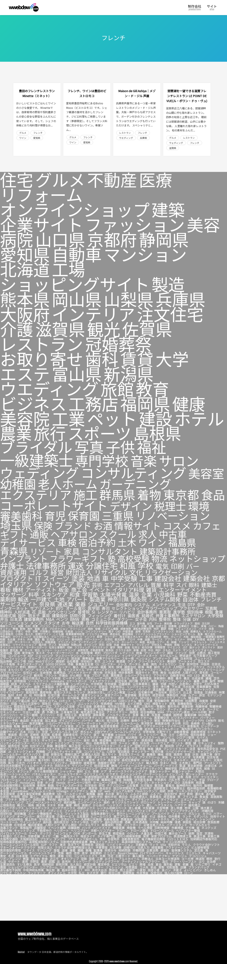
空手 (217, 678)
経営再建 (169, 796)
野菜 (182, 594)
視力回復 (112, 720)
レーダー (133, 740)
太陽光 (218, 760)
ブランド (73, 525)
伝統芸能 (190, 669)
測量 (187, 754)
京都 (218, 578)
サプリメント (42, 608)
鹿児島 (14, 650)
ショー (211, 734)
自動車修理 (198, 731)
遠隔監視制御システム (44, 841)
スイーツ (56, 578)
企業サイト (41, 224)
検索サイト (127, 644)
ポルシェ (194, 813)
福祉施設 (196, 636)
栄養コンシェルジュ (124, 757)
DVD (31, 731)
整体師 (35, 737)
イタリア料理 (128, 589)
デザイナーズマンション (102, 669)
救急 (143, 709)
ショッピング (44, 655)
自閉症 (4, 675)
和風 (128, 565)
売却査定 (47, 796)
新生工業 (105, 833)
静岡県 (164, 239)
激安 (3, 855)
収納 (69, 647)
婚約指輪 (70, 802)
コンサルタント (110, 551)
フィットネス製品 (77, 813)
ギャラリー (49, 740)
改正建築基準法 (121, 777)
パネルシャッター (44, 774)
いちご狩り (202, 864)
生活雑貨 (93, 726)
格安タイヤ (87, 836)
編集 (93, 791)
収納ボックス (86, 808)
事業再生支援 (84, 664)
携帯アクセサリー (108, 658)
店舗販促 (40, 827)
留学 (112, 647)
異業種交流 (161, 717)
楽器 (80, 604)
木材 (19, 695)
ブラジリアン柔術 (178, 712)
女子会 (141, 619)
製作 (213, 681)
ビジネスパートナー (184, 717)
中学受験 (124, 578)
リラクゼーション (171, 572)
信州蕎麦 (174, 816)
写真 (89, 446)
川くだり (53, 757)
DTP (191, 604)
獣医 (157, 720)
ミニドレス (193, 853)
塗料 (45, 737)
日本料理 (186, 658)
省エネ (40, 652)
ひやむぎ (6, 872)
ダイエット (101, 757)
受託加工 (6, 706)
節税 (190, 793)
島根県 (157, 433)
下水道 (175, 686)
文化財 (206, 623)
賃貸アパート (113, 695)
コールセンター (73, 793)
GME (147, 703)
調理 (170, 652)
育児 (55, 515)
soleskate (57, 681)
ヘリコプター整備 (188, 830)
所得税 (15, 796)
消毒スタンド (9, 827)
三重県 (118, 515)
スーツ (120, 626)
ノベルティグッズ (118, 714)
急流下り (74, 844)
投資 (192, 652)
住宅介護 (157, 751)
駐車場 (56, 734)
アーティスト (41, 589)
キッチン (5, 629)
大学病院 (97, 683)
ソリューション (14, 623)
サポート (14, 861)
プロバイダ (110, 652)
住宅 (16, 179)
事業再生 (156, 796)
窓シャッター (195, 774)
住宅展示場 (145, 692)
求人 (147, 534)
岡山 (89, 743)
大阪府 (25, 313)
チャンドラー (140, 751)
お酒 (103, 525)
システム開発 (164, 599)
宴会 (159, 864)
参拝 (187, 808)
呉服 (37, 712)
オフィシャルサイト (12, 647)
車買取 (165, 612)
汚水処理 (188, 686)
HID (189, 675)
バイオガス (34, 762)
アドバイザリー (117, 712)
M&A (50, 619)
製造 (168, 283)
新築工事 (214, 836)
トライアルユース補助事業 (51, 683)
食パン (166, 870)
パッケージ (40, 726)
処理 (143, 650)
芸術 (97, 584)
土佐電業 (132, 785)
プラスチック (100, 647)
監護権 (98, 850)
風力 (11, 762)
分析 (10, 642)
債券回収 (172, 695)
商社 (84, 667)
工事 (146, 578)
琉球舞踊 (20, 813)
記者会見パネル (154, 824)
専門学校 (101, 460)
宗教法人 (148, 858)
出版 (185, 631)
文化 (136, 572)
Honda (60, 782)
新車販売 (193, 726)
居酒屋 (120, 661)
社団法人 (37, 642)
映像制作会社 (171, 720)
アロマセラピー (10, 672)
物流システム (48, 700)
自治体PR (170, 793)
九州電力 (23, 757)
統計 (2, 642)
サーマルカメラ (199, 824)
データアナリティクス (148, 768)
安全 (47, 777)
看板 (5, 589)
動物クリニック (141, 720)
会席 (151, 864)
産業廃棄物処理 (75, 634)
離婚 (81, 850)
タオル (21, 639)
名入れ (29, 634)
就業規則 (108, 824)
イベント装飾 (57, 827)
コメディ (73, 779)
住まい (164, 762)
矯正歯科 (194, 698)
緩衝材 (26, 726)
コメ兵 (143, 867)
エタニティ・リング (194, 799)
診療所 (124, 720)
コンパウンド (203, 703)
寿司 (106, 608)
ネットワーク (82, 861)
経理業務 (157, 847)
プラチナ (11, 799)
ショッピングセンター (23, 867)
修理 (168, 754)
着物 (149, 494)
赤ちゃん (86, 731)
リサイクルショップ (25, 644)
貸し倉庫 (135, 808)
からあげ (99, 805)
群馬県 (117, 494)
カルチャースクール (148, 669)
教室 (26, 858)
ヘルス (58, 813)
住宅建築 (110, 683)
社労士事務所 (57, 647)
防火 (55, 777)
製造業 (98, 599)
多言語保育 (7, 793)
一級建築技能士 (32, 689)
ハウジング (143, 689)
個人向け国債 (173, 872)
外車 (30, 639)
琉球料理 (6, 813)
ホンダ (49, 782)
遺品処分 (172, 689)
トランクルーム (212, 631)
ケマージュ (179, 855)
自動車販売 (101, 743)
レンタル (186, 644)
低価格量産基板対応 (13, 841)
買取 (161, 867)
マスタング (7, 816)
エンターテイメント (183, 589)
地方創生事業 (143, 779)
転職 (17, 726)
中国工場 (161, 833)
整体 (177, 619)
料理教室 (127, 669)
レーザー (79, 700)
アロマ (131, 639)
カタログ (161, 777)
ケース (33, 833)
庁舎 (56, 819)
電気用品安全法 (207, 748)
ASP (30, 655)
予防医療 (6, 824)
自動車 (77, 254)
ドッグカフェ (196, 667)
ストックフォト (23, 751)
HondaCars (27, 782)
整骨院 (165, 619)
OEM (76, 833)
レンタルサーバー (122, 689)
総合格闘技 (147, 712)
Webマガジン (44, 661)
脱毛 (221, 720)
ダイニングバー (69, 720)
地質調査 (131, 867)
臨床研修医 (69, 870)
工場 (68, 268)
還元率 (199, 793)
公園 (195, 808)
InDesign (62, 791)
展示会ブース (177, 833)
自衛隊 (203, 700)
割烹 (98, 661)
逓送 (121, 698)
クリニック (63, 639)
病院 (16, 239)
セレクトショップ (128, 608)
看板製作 (26, 827)
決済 (192, 748)
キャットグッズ (24, 830)
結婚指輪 (58, 631)
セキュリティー (10, 712)
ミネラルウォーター (13, 723)
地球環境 (87, 652)
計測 (195, 754)
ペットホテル (216, 667)
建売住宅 (14, 745)
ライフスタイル (73, 669)
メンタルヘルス (60, 731)
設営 (199, 833)
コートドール (9, 822)
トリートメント (134, 805)
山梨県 (129, 298)
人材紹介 (179, 667)
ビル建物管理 (200, 847)
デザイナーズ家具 (62, 726)
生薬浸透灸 (7, 864)
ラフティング (82, 647)
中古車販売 (6, 634)
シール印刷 (199, 712)
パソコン (45, 626)
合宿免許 (113, 839)
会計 (201, 604)
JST (184, 647)
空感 (92, 858)
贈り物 (98, 672)
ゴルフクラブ (76, 626)
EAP (75, 731)
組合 (157, 667)
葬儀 (15, 629)
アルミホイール (129, 858)
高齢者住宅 (70, 734)
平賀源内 (160, 779)
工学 (182, 664)
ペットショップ (42, 743)
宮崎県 (34, 734)
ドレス (122, 664)
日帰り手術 (95, 796)
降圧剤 (50, 870)
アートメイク (187, 661)
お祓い (57, 703)
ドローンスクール (162, 830)
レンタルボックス (38, 808)
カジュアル (189, 779)
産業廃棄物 (203, 686)
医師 (220, 647)
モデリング (214, 695)
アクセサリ (160, 675)
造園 (147, 639)
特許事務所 (125, 672)
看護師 (4, 650)
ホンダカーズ (9, 782)
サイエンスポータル (69, 785)
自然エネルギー (201, 760)
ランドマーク (37, 872)
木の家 (109, 793)
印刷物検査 (162, 827)
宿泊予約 (97, 542)
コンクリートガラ (86, 855)
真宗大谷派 (99, 870)
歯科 (101, 358)
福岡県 (145, 403)
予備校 (168, 644)
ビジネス (33, 403)
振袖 (176, 644)
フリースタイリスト (151, 661)
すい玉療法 (24, 864)
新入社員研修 (153, 636)
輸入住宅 (75, 745)
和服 (2, 639)
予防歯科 (5, 636)
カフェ (207, 525)
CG (97, 664)
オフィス (29, 717)
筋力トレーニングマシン (133, 813)
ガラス (35, 740)
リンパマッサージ (139, 686)
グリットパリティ (56, 762)
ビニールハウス (101, 816)
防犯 (101, 644)
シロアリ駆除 (185, 737)
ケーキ (29, 650)
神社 (166, 636)
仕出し (27, 712)
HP (100, 791)
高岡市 (177, 754)
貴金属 (203, 796)
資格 (85, 619)
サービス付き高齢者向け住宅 (102, 748)
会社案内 (124, 604)
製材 (11, 695)
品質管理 (83, 650)
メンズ (36, 623)
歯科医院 (64, 799)
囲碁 (3, 751)
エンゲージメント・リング (44, 802)
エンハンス (7, 771)
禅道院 (199, 858)
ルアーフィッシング (13, 658)
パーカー (180, 802)
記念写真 (213, 757)
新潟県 (129, 373)
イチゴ (216, 864)
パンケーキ (112, 642)
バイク (203, 629)
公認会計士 (6, 631)
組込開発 (131, 737)
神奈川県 (118, 599)
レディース (126, 652)
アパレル (138, 584)
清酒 (177, 822)
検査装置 (119, 827)
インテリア (93, 313)
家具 (72, 551)
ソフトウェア (54, 584)
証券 (180, 777)
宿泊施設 (123, 751)
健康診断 (187, 706)
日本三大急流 (70, 757)
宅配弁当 (174, 844)
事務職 (90, 793)
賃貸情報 (130, 695)
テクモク (212, 774)
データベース (22, 642)
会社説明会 (15, 819)
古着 (151, 626)
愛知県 (36, 138)
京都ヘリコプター (103, 830)
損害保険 (125, 629)
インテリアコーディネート (140, 655)
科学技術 (91, 785)
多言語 (4, 791)
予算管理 (102, 847)
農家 (44, 861)
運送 (76, 565)
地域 (3, 669)
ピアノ (180, 745)
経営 (57, 572)
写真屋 (155, 714)
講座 (37, 639)
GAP (83, 788)
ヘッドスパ (114, 805)
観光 (103, 328)
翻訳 (163, 629)
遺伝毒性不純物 (10, 870)
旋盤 (57, 850)
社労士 (136, 647)
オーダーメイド (10, 678)
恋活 (134, 748)
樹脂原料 (30, 760)
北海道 (25, 268)
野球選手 (185, 655)
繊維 (209, 678)
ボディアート (56, 698)
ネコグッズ (208, 827)
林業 (222, 692)
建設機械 (127, 634)
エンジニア (21, 737)
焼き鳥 (40, 805)
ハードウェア (160, 743)
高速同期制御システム (136, 841)
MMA (160, 712)
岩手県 (148, 729)
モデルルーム (168, 655)
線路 (32, 768)
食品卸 (24, 720)
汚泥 (111, 855)
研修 (189, 639)
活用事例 (188, 782)
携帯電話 (88, 658)
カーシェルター (10, 754)
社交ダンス (37, 745)
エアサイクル (39, 855)
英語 (142, 642)
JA (9, 751)
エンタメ (108, 661)
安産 (213, 700)
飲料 (23, 667)
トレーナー (165, 802)
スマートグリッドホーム (135, 717)
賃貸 (137, 358)
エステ (25, 373)
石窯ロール (7, 810)
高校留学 (114, 760)
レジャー (47, 650)
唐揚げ (86, 805)
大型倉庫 (149, 808)
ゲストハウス (32, 754)
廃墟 (143, 864)
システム (142, 604)
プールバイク (161, 813)
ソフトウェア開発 (97, 634)
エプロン (78, 743)
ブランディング (67, 642)
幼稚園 (18, 483)
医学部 (94, 608)
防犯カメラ (62, 765)
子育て (19, 631)
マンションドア (130, 774)
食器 (150, 748)
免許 (103, 839)
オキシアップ (70, 858)
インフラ (89, 636)
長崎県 (195, 723)
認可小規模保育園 (129, 836)
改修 (77, 853)
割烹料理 (56, 737)
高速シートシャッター (15, 774)
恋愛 (45, 731)
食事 (200, 634)
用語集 (200, 782)
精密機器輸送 (107, 709)
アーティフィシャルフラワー (140, 861)
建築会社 (196, 578)
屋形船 (168, 864)
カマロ (206, 813)
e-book (120, 734)
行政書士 (45, 631)
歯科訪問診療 (114, 822)
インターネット (14, 608)
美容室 (206, 473)
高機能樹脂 (184, 703)
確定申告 (104, 864)
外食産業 (37, 720)
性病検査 (107, 703)
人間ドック (52, 824)
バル (136, 816)
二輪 (56, 836)
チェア (80, 726)
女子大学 (93, 872)
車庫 (96, 771)
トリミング (62, 743)
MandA (93, 667)
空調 (17, 652)
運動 (39, 788)
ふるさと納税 (139, 793)
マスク (144, 681)
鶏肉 (77, 805)
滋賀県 (172, 148)
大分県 (176, 723)
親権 (89, 850)
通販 (39, 534)
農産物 (92, 788)
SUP (44, 844)
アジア (29, 669)
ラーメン (124, 743)
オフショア (24, 771)
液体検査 (161, 740)
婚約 (107, 802)
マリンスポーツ (154, 652)
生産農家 (83, 816)
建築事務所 (34, 619)
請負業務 (99, 714)
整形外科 (173, 706)
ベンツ (62, 619)
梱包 (141, 700)
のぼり (211, 802)
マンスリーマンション (70, 655)
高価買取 (216, 796)
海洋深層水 (36, 723)
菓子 (111, 631)
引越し (195, 626)
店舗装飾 (74, 827)
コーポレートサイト (54, 505)
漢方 (156, 686)
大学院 (72, 872)
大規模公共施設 (91, 819)
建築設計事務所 (167, 551)
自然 (90, 623)
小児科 (19, 634)
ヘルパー (76, 709)
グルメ (22, 132)
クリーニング (78, 629)
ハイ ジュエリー (102, 799)
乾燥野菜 (6, 686)
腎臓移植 (215, 706)
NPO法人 (146, 698)
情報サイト (137, 525)
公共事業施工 (141, 683)
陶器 (221, 626)
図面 (172, 777)
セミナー (179, 639)
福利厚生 (46, 729)
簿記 (3, 745)
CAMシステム (127, 700)
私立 (82, 872)
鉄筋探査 (147, 740)
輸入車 (144, 714)
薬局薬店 (117, 675)
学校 (146, 565)
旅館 (117, 388)
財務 (172, 740)
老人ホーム (67, 483)
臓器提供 (20, 709)
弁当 (4, 619)
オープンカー (26, 816)
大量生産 (147, 833)
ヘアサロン (74, 534)
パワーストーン (93, 639)
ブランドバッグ (198, 867)
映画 (170, 629)
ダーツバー (47, 714)
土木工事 (62, 689)
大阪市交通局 (9, 839)
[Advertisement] (113, 897)
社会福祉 (48, 709)
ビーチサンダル (73, 678)
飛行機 (133, 681)
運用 (25, 861)
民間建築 (141, 819)
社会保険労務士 (10, 785)
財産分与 (110, 850)
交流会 (51, 639)
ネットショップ (197, 558)
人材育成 (199, 639)
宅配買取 (172, 867)
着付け (120, 615)
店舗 (183, 867)
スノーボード (94, 626)
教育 (152, 388)
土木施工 (185, 762)
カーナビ (213, 709)
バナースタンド (177, 824)
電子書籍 (108, 734)
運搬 (61, 855)
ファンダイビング (76, 810)
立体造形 (6, 698)
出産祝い (185, 683)
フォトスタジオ (180, 757)
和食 (74, 594)
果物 (154, 681)
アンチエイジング (94, 729)
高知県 (45, 734)
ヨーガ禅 (187, 858)
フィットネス (217, 642)
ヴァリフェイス (93, 774)
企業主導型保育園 (29, 793)
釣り (60, 608)
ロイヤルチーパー (152, 853)
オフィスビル (57, 872)
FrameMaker (19, 791)
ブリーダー (110, 636)
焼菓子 (59, 796)
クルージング (173, 669)
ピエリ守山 (119, 864)
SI (93, 612)
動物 (22, 629)
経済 (14, 683)
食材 (87, 740)
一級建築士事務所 (214, 636)
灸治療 (211, 861)
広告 (44, 629)
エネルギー (181, 760)
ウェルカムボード (167, 729)
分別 (69, 855)
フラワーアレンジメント (175, 681)
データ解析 (7, 757)
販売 (83, 584)
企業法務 (152, 850)
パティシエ (55, 810)
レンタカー (107, 612)
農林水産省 (71, 788)
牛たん (186, 844)
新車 (40, 782)
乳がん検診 (69, 824)
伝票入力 (143, 847)
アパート (77, 599)
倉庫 (219, 612)
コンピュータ (17, 655)
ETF (196, 777)
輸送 (23, 599)
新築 (136, 650)
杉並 (60, 714)
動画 (51, 785)
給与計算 (147, 647)
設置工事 (206, 754)
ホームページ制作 (79, 782)
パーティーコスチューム (135, 765)
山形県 (76, 748)
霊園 (37, 629)
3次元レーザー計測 (98, 678)
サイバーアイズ (82, 765)
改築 (61, 853)
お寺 (66, 623)
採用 (3, 819)
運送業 (65, 604)
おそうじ (111, 858)
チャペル (25, 683)
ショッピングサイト (75, 283)
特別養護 (40, 695)
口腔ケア (97, 822)
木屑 (103, 855)
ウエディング (126, 138)
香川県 (23, 734)
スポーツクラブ (164, 698)
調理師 (60, 661)
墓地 (164, 734)
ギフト (14, 534)
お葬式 (201, 652)
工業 (68, 418)
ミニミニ (110, 853)
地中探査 (119, 740)
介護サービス (66, 816)
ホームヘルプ (71, 695)
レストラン (125, 132)
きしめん (210, 870)
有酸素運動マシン (103, 813)
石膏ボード (122, 855)
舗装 (155, 683)
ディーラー (59, 626)
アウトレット (199, 642)
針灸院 (144, 743)
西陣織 (40, 751)
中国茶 (205, 664)
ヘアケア (180, 805)
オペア (101, 760)
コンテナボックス (63, 808)
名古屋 (11, 639)
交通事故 (211, 692)
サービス (157, 639)
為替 (188, 777)
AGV (34, 700)
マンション (145, 254)
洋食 (57, 729)
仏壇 (188, 689)
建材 (80, 771)
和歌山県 (76, 644)
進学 (85, 853)
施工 (85, 494)
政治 (178, 631)
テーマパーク (9, 667)
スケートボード (76, 681)
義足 (187, 678)
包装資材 (58, 760)
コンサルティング (133, 472)
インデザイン (79, 791)
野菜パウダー (23, 686)
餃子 (212, 712)
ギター (99, 867)
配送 (121, 709)
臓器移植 (34, 709)
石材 (28, 626)
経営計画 (90, 864)
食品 (213, 494)
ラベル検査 (145, 827)
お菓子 (41, 768)
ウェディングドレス (55, 658)
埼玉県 (16, 525)
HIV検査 (120, 703)
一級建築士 (36, 459)
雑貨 (151, 589)
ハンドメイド (102, 827)
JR (220, 765)
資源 (82, 867)
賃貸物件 (144, 695)
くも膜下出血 (9, 788)
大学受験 (215, 615)
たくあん (20, 836)
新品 (153, 867)
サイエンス (173, 647)
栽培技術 (32, 692)
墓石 (135, 743)
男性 (155, 672)
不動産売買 (203, 594)
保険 (43, 525)
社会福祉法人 (41, 636)
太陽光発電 (113, 594)
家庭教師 (96, 853)
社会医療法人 (139, 796)
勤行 (217, 858)
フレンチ (38, 132)
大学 (172, 358)
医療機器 (111, 717)
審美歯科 (21, 515)
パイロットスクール (13, 833)
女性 (149, 623)
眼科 (194, 584)
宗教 (35, 631)
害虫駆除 (63, 644)
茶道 (116, 644)
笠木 (14, 777)
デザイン (131, 506)
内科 (153, 619)
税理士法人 (45, 847)
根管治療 (136, 729)
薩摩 (69, 805)
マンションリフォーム (197, 650)
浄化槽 (165, 686)
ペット (112, 418)
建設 (155, 418)
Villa (163, 844)
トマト (49, 689)
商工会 (79, 589)
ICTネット (214, 731)
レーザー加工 (43, 706)
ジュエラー (122, 799)
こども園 (58, 634)
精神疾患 (88, 844)
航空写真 (121, 681)
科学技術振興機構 (112, 623)
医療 (155, 179)
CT (81, 870)
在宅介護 (54, 695)
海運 (149, 667)
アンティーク (161, 658)
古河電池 (146, 785)
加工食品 (51, 720)
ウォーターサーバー (60, 652)
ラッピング (143, 644)
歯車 (37, 686)
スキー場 (128, 658)
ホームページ (129, 642)
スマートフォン (10, 740)
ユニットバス (203, 658)
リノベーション (173, 515)
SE (213, 768)
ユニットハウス (88, 703)
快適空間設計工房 (97, 777)
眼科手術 (111, 796)
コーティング (81, 799)
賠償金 (198, 692)
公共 (31, 788)
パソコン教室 (116, 692)
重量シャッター (159, 771)
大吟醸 (154, 822)
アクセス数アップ (131, 782)
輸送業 (78, 623)
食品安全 (105, 788)
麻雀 (139, 652)
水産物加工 (117, 686)
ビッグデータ (210, 726)
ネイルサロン (168, 664)
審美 (197, 681)
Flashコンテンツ (146, 791)
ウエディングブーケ (106, 861)
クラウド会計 (123, 650)
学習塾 (90, 594)
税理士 (170, 506)
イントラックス (161, 760)
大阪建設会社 (29, 839)
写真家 (147, 631)
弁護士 (12, 565)
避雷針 (164, 850)
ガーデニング (135, 483)
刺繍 (221, 802)
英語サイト (142, 672)
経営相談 (158, 695)
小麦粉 (141, 870)
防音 (142, 748)
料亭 (33, 594)
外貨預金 (142, 872)
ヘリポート (61, 830)
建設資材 (6, 737)
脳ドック (194, 647)
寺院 (28, 631)
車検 (67, 542)
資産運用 (13, 572)
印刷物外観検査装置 (74, 841)
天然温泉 (110, 672)
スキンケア (54, 594)
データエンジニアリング (81, 768)
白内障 (70, 796)
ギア (59, 686)
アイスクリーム (149, 757)
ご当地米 (161, 692)
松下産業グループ (205, 655)
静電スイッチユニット (104, 841)
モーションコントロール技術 (19, 844)
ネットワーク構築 (96, 689)
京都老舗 (34, 836)
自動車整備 (181, 731)
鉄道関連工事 (183, 836)
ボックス (46, 833)
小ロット (133, 833)
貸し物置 (176, 808)
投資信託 (156, 872)
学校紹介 (87, 661)
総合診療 (199, 822)
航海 (141, 667)
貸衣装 (75, 658)
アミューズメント (186, 629)
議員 (158, 748)
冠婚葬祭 (118, 343)
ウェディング (176, 143)
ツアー (161, 642)
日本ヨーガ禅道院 (167, 858)
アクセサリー (191, 608)
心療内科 (182, 734)
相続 (163, 791)
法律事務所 (46, 565)
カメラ (177, 650)
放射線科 (160, 678)
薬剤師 (8, 599)
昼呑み (161, 816)
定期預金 (128, 872)
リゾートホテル (159, 819)
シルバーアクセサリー (60, 723)
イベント (99, 589)
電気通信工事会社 (93, 712)
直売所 (66, 861)
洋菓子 (177, 870)
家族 (165, 757)
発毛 (111, 667)
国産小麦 (154, 870)
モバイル (202, 737)
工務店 (93, 403)
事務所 (41, 785)
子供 (120, 446)
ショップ (109, 626)
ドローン (122, 830)
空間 (84, 858)
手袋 (202, 779)
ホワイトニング (22, 636)
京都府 (112, 239)
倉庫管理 (85, 714)
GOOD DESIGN (55, 664)
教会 (163, 672)
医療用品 (60, 672)
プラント (51, 675)
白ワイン (191, 819)
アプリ (168, 639)
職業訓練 (190, 714)
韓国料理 (32, 729)
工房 (100, 858)
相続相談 (48, 864)
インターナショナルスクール (50, 748)
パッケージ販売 (130, 726)
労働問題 (138, 850)
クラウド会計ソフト (206, 844)
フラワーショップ (161, 608)
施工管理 (214, 652)
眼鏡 (221, 681)
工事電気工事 (70, 712)
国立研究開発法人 (125, 788)
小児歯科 (164, 594)
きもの (167, 650)
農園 (3, 867)
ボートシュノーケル (13, 853)
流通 (149, 700)
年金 (87, 675)
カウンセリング (62, 612)
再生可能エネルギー (131, 636)
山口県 (60, 239)
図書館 (172, 626)
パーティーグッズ (165, 765)
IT (38, 578)
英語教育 (49, 793)
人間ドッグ (189, 672)
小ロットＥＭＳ (177, 839)
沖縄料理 (207, 810)
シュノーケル (99, 810)
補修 (69, 853)
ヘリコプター (80, 830)
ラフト (53, 844)
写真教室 (199, 757)
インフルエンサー (35, 779)
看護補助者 (214, 788)
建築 (168, 209)
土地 (59, 599)
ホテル (199, 418)
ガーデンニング (21, 675)
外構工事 (53, 712)
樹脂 (209, 612)
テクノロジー (115, 785)
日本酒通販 (140, 822)
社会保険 (29, 785)
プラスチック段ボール (83, 839)
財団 (113, 743)
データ (221, 639)
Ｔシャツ (183, 642)
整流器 (158, 785)
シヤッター (75, 777)
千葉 (23, 788)
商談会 (113, 870)
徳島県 (12, 734)
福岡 (100, 793)
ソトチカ (47, 765)
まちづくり (15, 669)
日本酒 (16, 619)
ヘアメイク (132, 626)
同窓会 (118, 737)
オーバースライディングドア (128, 771)
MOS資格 (204, 714)
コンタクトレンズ (163, 631)
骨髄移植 (6, 709)
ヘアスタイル (163, 805)
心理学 (111, 751)
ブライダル (36, 446)
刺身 (61, 805)
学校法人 (157, 644)
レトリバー (151, 734)
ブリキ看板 (7, 664)
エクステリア (35, 494)
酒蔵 (128, 822)
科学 (168, 584)
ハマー (217, 813)
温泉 (134, 594)
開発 (120, 647)
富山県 (77, 373)
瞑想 (209, 858)
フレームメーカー (42, 791)
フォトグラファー (101, 681)
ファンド (181, 652)
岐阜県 (211, 639)
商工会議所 (127, 870)
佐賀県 (147, 328)
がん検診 (76, 675)
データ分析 (123, 768)
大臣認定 (140, 777)
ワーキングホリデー (188, 791)
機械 (161, 754)
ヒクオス (112, 774)
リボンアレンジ (10, 858)
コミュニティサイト (60, 751)
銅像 (17, 698)
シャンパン (207, 819)
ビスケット (55, 768)
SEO (177, 782)
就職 (20, 626)
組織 (205, 740)
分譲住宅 (102, 565)
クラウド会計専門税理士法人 (74, 847)
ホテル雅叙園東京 (46, 771)
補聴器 (4, 683)
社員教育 (191, 700)
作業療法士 (177, 788)
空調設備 (6, 652)
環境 (198, 506)
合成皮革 (198, 678)
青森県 (14, 551)
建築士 (209, 584)
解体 (53, 855)
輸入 (76, 667)
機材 (18, 589)
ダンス (53, 644)
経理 (109, 644)
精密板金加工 (23, 706)
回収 (90, 867)
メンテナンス (164, 604)
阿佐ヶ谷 (71, 714)
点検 (63, 777)
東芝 (135, 678)
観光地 (38, 675)
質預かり (25, 799)
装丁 (97, 734)
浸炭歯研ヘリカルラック (80, 686)
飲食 (45, 858)
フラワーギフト (78, 558)
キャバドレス (175, 853)
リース (131, 692)
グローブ (213, 779)
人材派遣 (22, 612)
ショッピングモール (183, 634)
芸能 (42, 612)
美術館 (168, 623)
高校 (197, 623)
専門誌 (197, 762)
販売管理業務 (109, 726)
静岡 (114, 765)
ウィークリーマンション (103, 655)
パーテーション (153, 774)
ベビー (212, 626)
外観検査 (177, 827)
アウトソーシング (177, 847)
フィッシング (100, 615)
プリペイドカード (80, 672)
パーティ (88, 720)
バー (192, 566)
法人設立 (76, 864)
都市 (92, 760)
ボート (163, 810)
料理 (52, 779)
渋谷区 (208, 745)
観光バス (6, 748)
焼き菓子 (206, 808)
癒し (150, 805)
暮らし (34, 796)
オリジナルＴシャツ (125, 802)
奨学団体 (193, 664)
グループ (34, 658)
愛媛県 (108, 737)
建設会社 (168, 578)
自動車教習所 (130, 839)
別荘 (186, 723)
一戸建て (41, 599)
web (107, 791)
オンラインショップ (75, 209)
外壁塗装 (128, 631)
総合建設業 (101, 765)
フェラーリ (178, 813)
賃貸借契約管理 (10, 850)
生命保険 (46, 672)
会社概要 (73, 661)
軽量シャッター (182, 771)
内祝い (172, 683)
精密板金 (119, 833)
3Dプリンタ (111, 723)
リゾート (46, 551)
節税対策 (62, 864)
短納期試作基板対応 (203, 839)
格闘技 (133, 712)
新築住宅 (57, 754)
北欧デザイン (103, 731)
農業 (16, 433)
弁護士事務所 (167, 615)
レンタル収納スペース (112, 808)
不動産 (112, 179)
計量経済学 (186, 768)
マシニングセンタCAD (101, 700)
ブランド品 (189, 796)
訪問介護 (78, 615)
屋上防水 (31, 819)
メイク (61, 779)
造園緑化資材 (106, 762)
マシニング (44, 850)
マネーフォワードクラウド (18, 847)
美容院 (25, 418)
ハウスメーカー (47, 717)
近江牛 (54, 858)
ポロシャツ (148, 802)
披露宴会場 (162, 723)
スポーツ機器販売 (40, 813)
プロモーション (10, 779)
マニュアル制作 (122, 791)
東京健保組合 (53, 788)
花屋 (144, 626)
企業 (146, 594)
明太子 (34, 615)
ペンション (143, 658)
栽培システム (62, 692)
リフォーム (41, 194)
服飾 (221, 743)
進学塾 (179, 612)
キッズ (43, 667)
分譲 (187, 619)
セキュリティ (207, 743)
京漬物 (208, 833)
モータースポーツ (36, 647)
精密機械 (106, 740)
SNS (30, 661)
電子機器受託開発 (153, 839)
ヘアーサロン (156, 709)
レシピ (79, 631)
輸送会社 (90, 709)
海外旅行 (187, 729)
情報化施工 (72, 754)
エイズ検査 (134, 703)
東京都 (181, 494)
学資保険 (149, 731)
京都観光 (141, 844)
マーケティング (87, 642)
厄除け (4, 703)
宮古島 (198, 850)
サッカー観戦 (29, 714)
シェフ (41, 810)
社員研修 (174, 672)
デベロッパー (73, 740)
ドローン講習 (139, 830)
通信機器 (6, 726)
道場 (138, 631)
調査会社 (130, 667)
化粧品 (69, 631)
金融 (127, 647)
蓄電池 (169, 785)
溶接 (65, 850)
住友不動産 (67, 717)
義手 (179, 678)
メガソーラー (107, 698)
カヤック (77, 636)
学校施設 (45, 819)
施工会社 (210, 634)
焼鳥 (31, 805)
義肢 (171, 678)
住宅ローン (30, 672)
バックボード (133, 824)
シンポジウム (80, 683)
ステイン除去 (80, 822)
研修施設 (20, 681)
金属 (95, 740)
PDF (150, 777)
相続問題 (124, 850)
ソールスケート (38, 681)
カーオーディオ (194, 709)
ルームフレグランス (127, 731)
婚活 (126, 748)
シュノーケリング (65, 650)
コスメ (177, 525)
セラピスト (194, 745)
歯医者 (134, 615)
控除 (25, 796)
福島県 (182, 542)
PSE (223, 748)
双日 (11, 760)
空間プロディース (146, 745)
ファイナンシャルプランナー (152, 634)
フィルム (70, 737)
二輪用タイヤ (69, 836)
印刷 (177, 566)
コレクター (108, 664)
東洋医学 (147, 723)
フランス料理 (52, 678)
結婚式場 (8, 615)
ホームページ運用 (105, 782)
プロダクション (58, 629)
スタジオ (52, 623)
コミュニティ (103, 619)
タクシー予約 (9, 720)
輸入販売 (152, 762)
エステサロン (193, 615)
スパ (181, 584)
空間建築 (14, 689)
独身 (174, 762)
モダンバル (200, 816)
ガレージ (176, 636)
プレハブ (70, 703)
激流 (63, 844)
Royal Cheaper (128, 853)
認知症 (100, 844)
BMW (74, 619)
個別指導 (195, 612)
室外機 (141, 623)
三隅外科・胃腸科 (154, 706)
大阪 (186, 636)
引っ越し (208, 723)
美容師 (171, 661)
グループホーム (60, 636)
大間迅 (199, 771)
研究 (102, 785)
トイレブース (175, 774)
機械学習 (171, 768)
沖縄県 (166, 714)
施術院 (169, 745)
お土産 (187, 692)
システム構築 (110, 629)
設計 (22, 615)
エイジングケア (118, 729)
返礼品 (210, 793)
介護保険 (62, 709)
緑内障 (81, 796)
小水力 (20, 762)
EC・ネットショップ (158, 782)
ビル (88, 771)
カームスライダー (69, 774)
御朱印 (46, 703)
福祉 (151, 446)
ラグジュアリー (46, 669)
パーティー (207, 717)
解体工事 (76, 689)
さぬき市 (174, 779)
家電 (203, 626)
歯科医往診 (61, 822)
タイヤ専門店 (106, 836)
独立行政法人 (32, 678)
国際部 (177, 714)
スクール (117, 534)
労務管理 (160, 647)
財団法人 (79, 572)
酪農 (34, 757)
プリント (177, 743)
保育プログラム (161, 836)
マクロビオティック (90, 717)
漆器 (70, 664)
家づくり (122, 793)
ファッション (135, 224)
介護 (16, 328)
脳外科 (197, 785)
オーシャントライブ (42, 853)
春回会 (123, 796)
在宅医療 (20, 824)
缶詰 (3, 760)
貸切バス (175, 692)
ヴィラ (153, 844)
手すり (4, 777)
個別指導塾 (197, 734)
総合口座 (114, 872)
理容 (118, 779)
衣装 (79, 751)
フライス (29, 850)
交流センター (70, 819)
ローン (188, 872)
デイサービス (28, 542)
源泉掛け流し (96, 692)
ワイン (22, 138)
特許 (156, 629)
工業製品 (48, 686)
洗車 (211, 629)
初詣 (14, 703)
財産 (170, 791)
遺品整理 (159, 689)
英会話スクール (129, 754)
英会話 (151, 642)
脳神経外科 (183, 785)
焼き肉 (35, 858)
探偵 (119, 667)
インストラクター (90, 737)
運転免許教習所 (142, 629)
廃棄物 (72, 867)
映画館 (127, 779)
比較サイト (164, 731)
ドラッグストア (183, 623)
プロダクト (16, 578)
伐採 (3, 695)
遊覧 (177, 864)
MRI (87, 870)
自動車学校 (177, 675)
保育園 (84, 515)
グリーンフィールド (130, 762)
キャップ (194, 802)
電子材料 (44, 760)
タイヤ (46, 836)
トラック (79, 692)
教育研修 (177, 700)
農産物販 (46, 692)
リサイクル (110, 572)
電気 (162, 566)
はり (202, 861)
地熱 (3, 762)
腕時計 (32, 667)
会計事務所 (147, 612)
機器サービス (8, 626)
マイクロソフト (10, 717)
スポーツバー (9, 714)
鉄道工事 (200, 836)
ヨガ (171, 734)
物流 (159, 558)
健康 (188, 403)
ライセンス (117, 810)
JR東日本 (210, 765)
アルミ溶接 (84, 706)
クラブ (131, 661)
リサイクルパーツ (12, 692)
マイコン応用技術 (174, 841)
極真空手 (6, 681)
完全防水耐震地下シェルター (19, 765)
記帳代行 (129, 847)
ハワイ (132, 734)
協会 (197, 740)
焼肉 (154, 664)
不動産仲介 (44, 830)
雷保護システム (181, 850)
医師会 (103, 686)
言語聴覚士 (160, 788)
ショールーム (130, 723)
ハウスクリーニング (211, 669)
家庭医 (186, 822)
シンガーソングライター (99, 745)
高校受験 (133, 558)
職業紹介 (107, 779)
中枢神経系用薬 (33, 870)
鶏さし (21, 805)
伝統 (25, 745)
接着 (73, 850)
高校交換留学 (131, 760)
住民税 (4, 796)
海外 (30, 629)
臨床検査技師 (196, 788)
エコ (132, 623)
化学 (19, 760)
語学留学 (210, 791)
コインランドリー (95, 631)
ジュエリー (101, 604)
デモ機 (189, 827)
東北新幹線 (194, 765)
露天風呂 (208, 675)
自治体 (190, 599)
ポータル (135, 664)
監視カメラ (88, 698)
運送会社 (115, 634)
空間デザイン (43, 634)
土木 (127, 542)
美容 (203, 224)
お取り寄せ (41, 358)
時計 (158, 650)
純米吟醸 (166, 822)
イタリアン (16, 584)
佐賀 (216, 686)
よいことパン (193, 870)
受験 (97, 629)
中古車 (173, 534)
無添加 (110, 650)
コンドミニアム (94, 751)
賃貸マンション (92, 695)
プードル (132, 698)
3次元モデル (121, 678)
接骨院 (84, 612)
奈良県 (47, 604)
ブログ (96, 675)
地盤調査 (50, 642)
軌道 (182, 765)
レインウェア (62, 833)
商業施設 (127, 819)
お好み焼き (211, 683)
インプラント (24, 558)
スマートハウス (203, 689)
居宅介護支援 (46, 816)
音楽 (143, 460)
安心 (39, 777)
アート (158, 623)
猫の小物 (6, 830)
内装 (183, 695)
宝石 (37, 650)
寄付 (182, 793)
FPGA (157, 841)
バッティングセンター (15, 743)
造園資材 (76, 762)
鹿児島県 (120, 639)
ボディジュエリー (34, 698)
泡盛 (3, 655)
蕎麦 (144, 816)
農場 (89, 757)
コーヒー (216, 672)
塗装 (78, 578)
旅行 (50, 433)
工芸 (26, 740)
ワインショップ (30, 822)
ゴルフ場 (20, 661)
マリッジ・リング (12, 802)
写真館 (211, 608)
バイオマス (184, 740)
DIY (196, 619)
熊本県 (25, 298)
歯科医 (47, 822)
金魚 (146, 664)
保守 (217, 754)
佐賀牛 (197, 683)
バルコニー (26, 777)
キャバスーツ (212, 853)
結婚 (173, 642)
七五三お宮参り (29, 703)
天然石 (109, 639)
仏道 (3, 861)
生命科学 (145, 788)
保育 (146, 836)
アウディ (86, 734)
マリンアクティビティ (184, 810)
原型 (202, 695)
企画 (205, 681)
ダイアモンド (170, 799)
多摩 (135, 714)
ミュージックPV (193, 720)
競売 (3, 734)
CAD (118, 631)
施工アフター (122, 816)
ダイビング (90, 644)
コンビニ (168, 737)
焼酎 (90, 629)
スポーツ (99, 433)
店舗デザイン (9, 731)
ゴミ (63, 867)
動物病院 (77, 639)
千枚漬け (6, 836)
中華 (140, 639)
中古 (150, 650)
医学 (37, 864)
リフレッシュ (114, 867)
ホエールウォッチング (142, 810)
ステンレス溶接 (64, 706)
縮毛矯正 (194, 805)
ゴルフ (39, 572)
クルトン (20, 872)
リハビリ (127, 612)
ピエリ (133, 864)
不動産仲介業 (90, 779)
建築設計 (60, 615)
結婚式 (148, 615)
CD (38, 731)
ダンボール (89, 833)
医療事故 (100, 706)
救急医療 (213, 822)
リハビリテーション (120, 844)
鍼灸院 (139, 599)
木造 (11, 855)
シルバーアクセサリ (138, 675)
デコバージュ (198, 855)
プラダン (46, 839)
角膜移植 (201, 706)
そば (152, 816)
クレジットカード (175, 748)
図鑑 (52, 861)
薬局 (46, 615)
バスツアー (21, 748)
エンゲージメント (90, 802)
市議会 (63, 675)
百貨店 (216, 664)
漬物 (175, 658)
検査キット (159, 703)
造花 (165, 861)
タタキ (51, 805)
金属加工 (5, 644)
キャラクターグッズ (30, 664)
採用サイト (217, 816)
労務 (119, 824)
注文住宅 (170, 313)
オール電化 (76, 608)
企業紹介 (183, 626)
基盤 (188, 743)
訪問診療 (39, 799)
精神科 (6, 612)
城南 (207, 768)
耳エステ (204, 661)
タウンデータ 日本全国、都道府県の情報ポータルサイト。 (57, 952)
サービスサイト (18, 604)
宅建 (163, 683)
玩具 (106, 675)
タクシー (125, 619)
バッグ (86, 827)
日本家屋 (22, 855)
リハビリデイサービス (180, 751)
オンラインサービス (206, 644)
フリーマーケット (89, 723)
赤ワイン (177, 819)
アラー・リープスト (183, 861)
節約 (98, 652)
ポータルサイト (89, 824)
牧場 (42, 757)
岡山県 (77, 298)
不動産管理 (97, 650)
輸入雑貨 (138, 855)
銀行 (104, 872)
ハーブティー (26, 810)
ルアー (192, 695)
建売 (199, 768)
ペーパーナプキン (158, 855)
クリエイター (210, 777)
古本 (23, 731)
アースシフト (213, 762)
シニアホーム (49, 867)
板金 (63, 589)
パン (101, 642)
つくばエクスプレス (13, 768)
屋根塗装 (146, 678)
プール (181, 698)
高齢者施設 (111, 819)
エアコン (115, 584)
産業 (35, 626)
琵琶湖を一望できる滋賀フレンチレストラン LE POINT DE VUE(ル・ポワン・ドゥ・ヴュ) (187, 96)
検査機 (131, 827)
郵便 (99, 636)
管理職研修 (161, 700)
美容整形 (61, 745)
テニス (166, 667)
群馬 (172, 703)
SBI (59, 793)
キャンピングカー (209, 751)
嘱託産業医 (35, 824)
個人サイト (109, 754)
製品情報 (6, 661)
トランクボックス (12, 808)
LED (197, 675)
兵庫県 (143, 138)
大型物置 (163, 808)
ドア (104, 771)
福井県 (43, 644)
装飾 (191, 833)
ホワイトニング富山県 (15, 700)
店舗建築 (124, 683)
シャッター (67, 771)
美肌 (137, 706)
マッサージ (13, 594)
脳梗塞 (208, 785)
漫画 (103, 667)
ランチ (186, 816)
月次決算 (115, 847)
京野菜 (34, 861)
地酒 (93, 578)
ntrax (145, 760)
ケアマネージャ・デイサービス (164, 726)
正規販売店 (7, 805)
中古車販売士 (71, 729)
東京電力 (28, 652)
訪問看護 (132, 709)
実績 (3, 689)
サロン (179, 460)
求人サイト (208, 647)
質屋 (156, 584)
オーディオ (174, 709)
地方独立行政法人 (120, 706)
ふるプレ (156, 793)
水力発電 (73, 698)
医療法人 (195, 631)
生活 (182, 604)
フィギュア (124, 745)
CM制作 (211, 720)
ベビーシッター (60, 667)
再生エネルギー (76, 760)
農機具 (151, 754)
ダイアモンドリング (145, 799)
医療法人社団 (91, 754)
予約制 (51, 799)
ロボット (65, 700)
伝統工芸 (161, 626)
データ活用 (107, 768)
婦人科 (100, 720)
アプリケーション (12, 729)
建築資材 (90, 762)
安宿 (46, 754)
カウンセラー (204, 729)
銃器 (50, 745)
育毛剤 (203, 672)
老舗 (185, 864)
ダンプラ (60, 839)
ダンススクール (149, 737)
